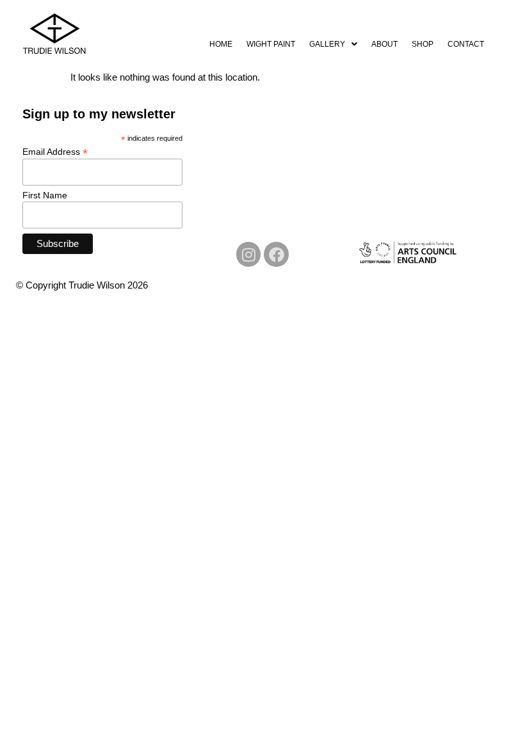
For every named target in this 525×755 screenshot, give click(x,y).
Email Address (55, 151)
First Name (44, 195)
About (384, 44)
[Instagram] (248, 254)
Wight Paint (270, 44)
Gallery (327, 44)
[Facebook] (276, 254)
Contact (466, 44)
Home (220, 44)
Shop (422, 44)
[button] (333, 44)
